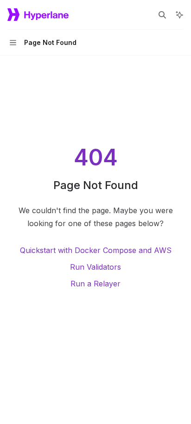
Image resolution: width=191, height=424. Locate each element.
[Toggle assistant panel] (179, 15)
